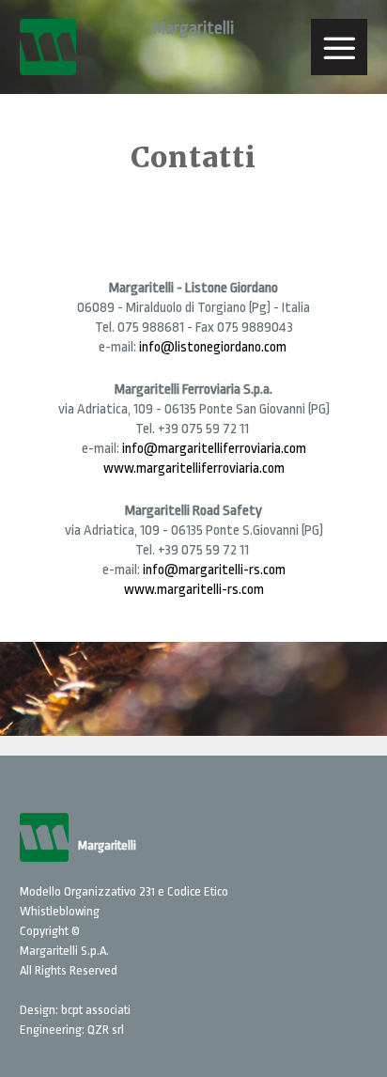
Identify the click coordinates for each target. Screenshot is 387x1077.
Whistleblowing (60, 911)
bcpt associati (96, 1010)
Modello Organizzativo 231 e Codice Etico (124, 891)
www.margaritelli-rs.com (194, 590)
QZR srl (105, 1029)
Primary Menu (339, 47)
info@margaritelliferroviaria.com (214, 449)
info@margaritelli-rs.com (214, 570)
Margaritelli (193, 28)
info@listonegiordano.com (214, 347)
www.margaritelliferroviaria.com (194, 468)
